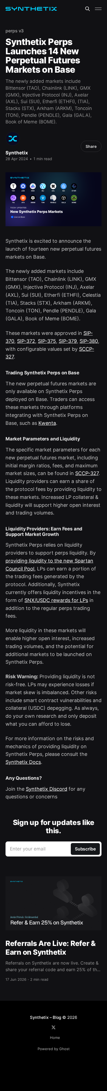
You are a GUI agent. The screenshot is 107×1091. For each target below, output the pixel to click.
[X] (53, 1027)
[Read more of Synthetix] (12, 138)
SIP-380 (89, 341)
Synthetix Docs (23, 762)
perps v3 (14, 30)
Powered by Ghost (54, 1049)
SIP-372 (26, 341)
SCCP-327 (86, 473)
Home (55, 1037)
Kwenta (47, 423)
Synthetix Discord (46, 789)
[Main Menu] (98, 9)
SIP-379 (68, 341)
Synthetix (16, 153)
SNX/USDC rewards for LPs (56, 600)
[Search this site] (87, 8)
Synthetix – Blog (45, 1017)
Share (91, 146)
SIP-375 (47, 341)
